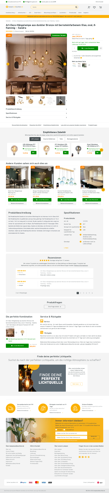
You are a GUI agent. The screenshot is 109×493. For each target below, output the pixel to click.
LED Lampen (35, 139)
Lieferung (33, 453)
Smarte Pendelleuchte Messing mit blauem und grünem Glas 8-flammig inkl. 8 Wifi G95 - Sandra (66, 192)
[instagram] (83, 457)
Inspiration (57, 451)
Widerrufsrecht (10, 459)
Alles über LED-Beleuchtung (62, 459)
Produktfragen (92, 125)
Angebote (86, 12)
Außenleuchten (22, 12)
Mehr (66, 248)
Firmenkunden (72, 12)
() (18, 31)
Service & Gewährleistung (37, 455)
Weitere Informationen (81, 265)
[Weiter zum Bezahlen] (64, 64)
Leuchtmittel (62, 12)
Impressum (9, 461)
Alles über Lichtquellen (61, 461)
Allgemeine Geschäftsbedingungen (16, 455)
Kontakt (8, 465)
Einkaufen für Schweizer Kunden (63, 469)
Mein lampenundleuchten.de (38, 449)
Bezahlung (33, 451)
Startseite (8, 21)
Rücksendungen (34, 457)
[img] (36, 64)
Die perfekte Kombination (20, 125)
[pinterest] (86, 457)
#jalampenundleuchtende (13, 463)
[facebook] (80, 457)
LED (30, 12)
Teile (61, 139)
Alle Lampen (58, 449)
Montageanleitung (59, 453)
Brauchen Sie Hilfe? (35, 125)
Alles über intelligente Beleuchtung (64, 465)
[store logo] (14, 7)
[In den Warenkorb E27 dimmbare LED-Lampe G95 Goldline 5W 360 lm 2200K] (66, 152)
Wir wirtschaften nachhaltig (14, 453)
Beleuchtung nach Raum (50, 12)
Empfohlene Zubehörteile (51, 125)
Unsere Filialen (10, 451)
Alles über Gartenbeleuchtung (63, 457)
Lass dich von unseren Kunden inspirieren (73, 125)
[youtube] (88, 457)
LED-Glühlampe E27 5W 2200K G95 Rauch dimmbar (29, 145)
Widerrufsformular (35, 459)
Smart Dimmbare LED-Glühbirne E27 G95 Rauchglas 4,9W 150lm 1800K (93, 145)
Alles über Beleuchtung (61, 455)
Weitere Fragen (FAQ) (36, 461)
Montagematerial (72, 139)
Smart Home (37, 12)
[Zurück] (8, 64)
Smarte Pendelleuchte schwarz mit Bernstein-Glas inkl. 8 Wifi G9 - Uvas (91, 192)
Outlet (79, 12)
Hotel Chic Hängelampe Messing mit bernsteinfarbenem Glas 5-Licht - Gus (16, 192)
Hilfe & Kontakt (99, 2)
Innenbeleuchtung (10, 12)
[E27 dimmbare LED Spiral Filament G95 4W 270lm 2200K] (22, 332)
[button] (54, 16)
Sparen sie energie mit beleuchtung (64, 471)
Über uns (8, 449)
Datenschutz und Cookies (13, 457)
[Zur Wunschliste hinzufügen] (101, 48)
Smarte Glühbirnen (49, 139)
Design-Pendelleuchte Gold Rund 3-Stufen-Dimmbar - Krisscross (41, 192)
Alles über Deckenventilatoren (63, 467)
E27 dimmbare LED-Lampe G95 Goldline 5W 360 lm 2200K (61, 145)
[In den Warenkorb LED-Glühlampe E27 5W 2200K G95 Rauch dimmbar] (33, 152)
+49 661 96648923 (86, 344)
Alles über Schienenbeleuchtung (63, 463)
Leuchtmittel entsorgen (61, 475)
